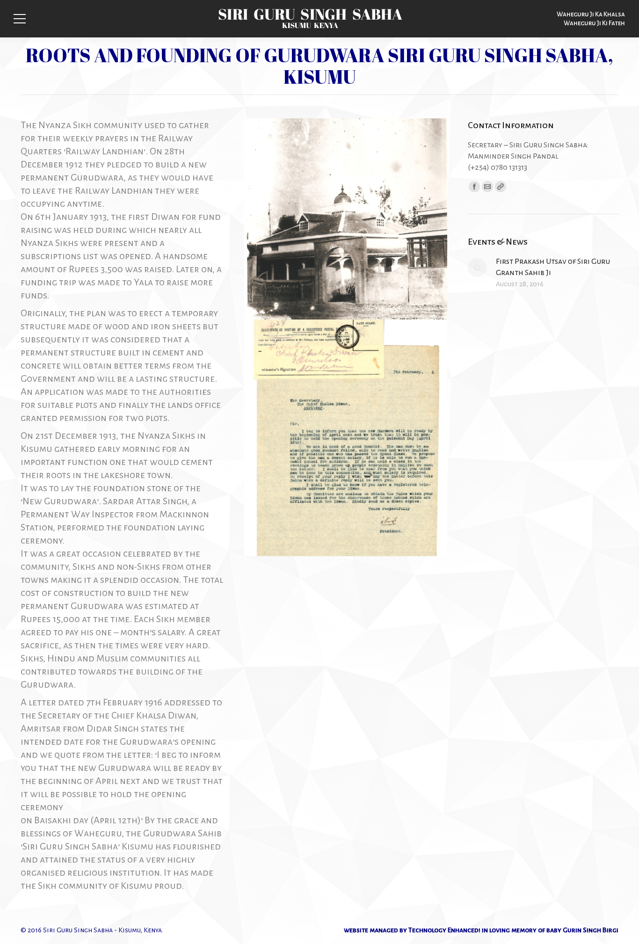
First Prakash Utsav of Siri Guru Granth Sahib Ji (553, 267)
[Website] (500, 186)
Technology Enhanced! (444, 930)
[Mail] (487, 186)
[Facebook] (474, 186)
